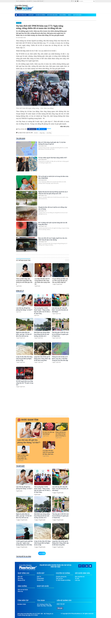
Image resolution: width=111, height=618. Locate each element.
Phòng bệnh (40, 578)
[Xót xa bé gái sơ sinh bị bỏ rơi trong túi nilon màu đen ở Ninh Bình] (26, 182)
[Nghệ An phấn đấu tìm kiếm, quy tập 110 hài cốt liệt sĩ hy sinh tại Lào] (24, 324)
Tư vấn (77, 578)
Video (69, 15)
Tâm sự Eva (59, 578)
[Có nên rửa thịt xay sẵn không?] (49, 426)
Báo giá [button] (60, 608)
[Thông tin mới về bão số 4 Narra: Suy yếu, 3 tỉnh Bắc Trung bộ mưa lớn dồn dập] (60, 348)
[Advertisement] (42, 403)
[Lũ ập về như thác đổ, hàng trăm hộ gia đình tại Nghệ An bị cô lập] (24, 348)
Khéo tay (20, 591)
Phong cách (40, 580)
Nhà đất (20, 576)
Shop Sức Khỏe (77, 15)
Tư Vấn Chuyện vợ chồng (63, 580)
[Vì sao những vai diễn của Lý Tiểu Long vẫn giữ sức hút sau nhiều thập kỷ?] (60, 270)
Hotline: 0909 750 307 (38, 1)
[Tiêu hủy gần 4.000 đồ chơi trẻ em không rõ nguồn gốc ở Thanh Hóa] (60, 324)
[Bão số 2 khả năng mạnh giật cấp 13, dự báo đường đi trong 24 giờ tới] (26, 148)
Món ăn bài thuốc (23, 589)
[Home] (16, 14)
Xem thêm (42, 553)
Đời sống (19, 22)
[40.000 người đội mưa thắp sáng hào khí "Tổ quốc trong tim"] (24, 373)
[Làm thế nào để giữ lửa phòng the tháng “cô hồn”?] (24, 300)
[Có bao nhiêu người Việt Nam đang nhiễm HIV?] (26, 164)
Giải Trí (39, 576)
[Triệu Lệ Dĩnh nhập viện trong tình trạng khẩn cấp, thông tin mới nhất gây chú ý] (25, 270)
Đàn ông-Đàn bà (79, 576)
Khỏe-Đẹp (30, 15)
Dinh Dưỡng (62, 15)
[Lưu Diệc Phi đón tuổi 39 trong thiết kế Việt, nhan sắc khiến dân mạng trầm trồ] (43, 270)
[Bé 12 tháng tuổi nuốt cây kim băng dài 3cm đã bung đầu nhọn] (26, 229)
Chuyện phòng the (61, 576)
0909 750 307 (61, 604)
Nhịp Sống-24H (22, 15)
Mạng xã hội (21, 580)
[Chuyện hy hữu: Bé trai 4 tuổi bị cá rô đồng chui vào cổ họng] (26, 213)
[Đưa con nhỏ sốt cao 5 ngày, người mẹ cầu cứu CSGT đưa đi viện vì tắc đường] (26, 244)
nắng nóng (42, 132)
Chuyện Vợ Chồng (40, 15)
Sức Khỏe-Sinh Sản (52, 15)
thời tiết (36, 132)
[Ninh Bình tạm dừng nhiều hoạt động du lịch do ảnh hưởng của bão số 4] (42, 324)
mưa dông (49, 132)
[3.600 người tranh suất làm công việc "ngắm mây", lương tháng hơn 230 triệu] (24, 531)
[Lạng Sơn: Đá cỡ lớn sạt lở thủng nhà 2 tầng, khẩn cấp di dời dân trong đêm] (42, 348)
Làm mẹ (77, 580)
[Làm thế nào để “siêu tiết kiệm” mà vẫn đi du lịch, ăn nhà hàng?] (60, 300)
